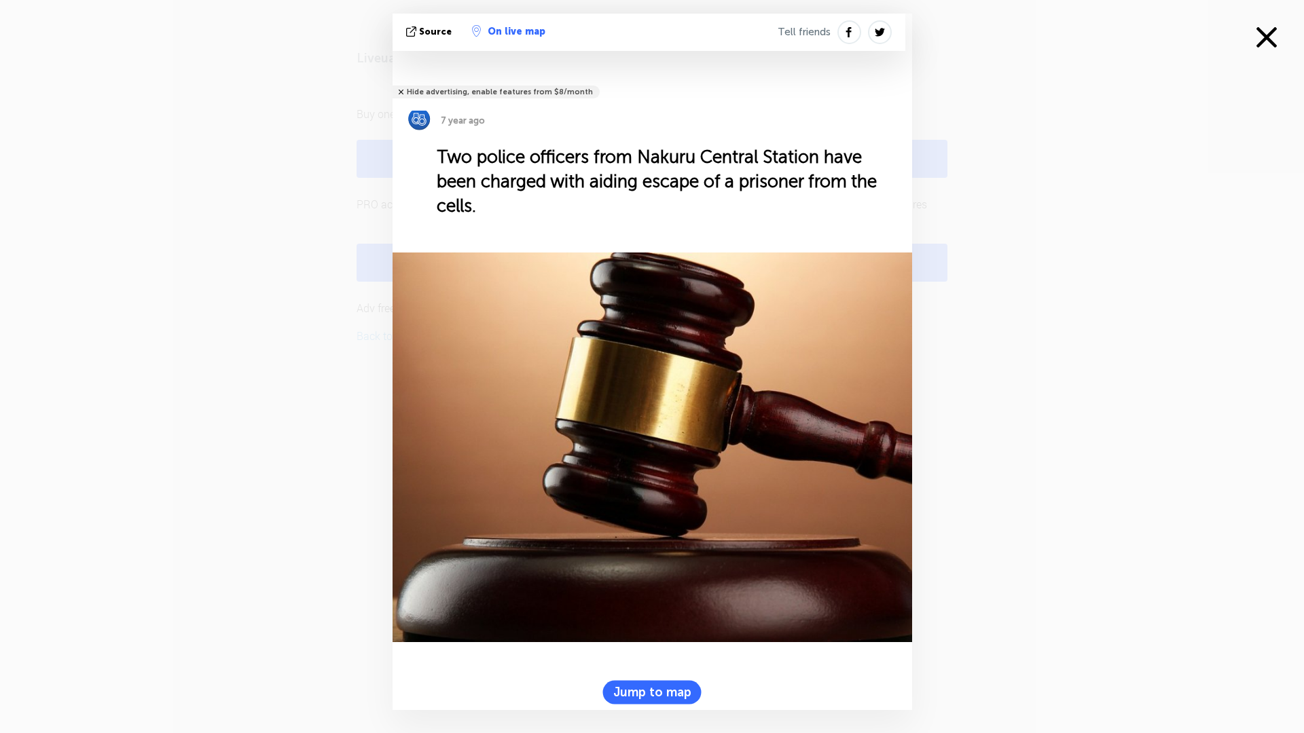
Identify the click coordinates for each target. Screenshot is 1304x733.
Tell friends (804, 32)
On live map (516, 31)
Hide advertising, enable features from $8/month (500, 92)
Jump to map (652, 691)
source (435, 31)
